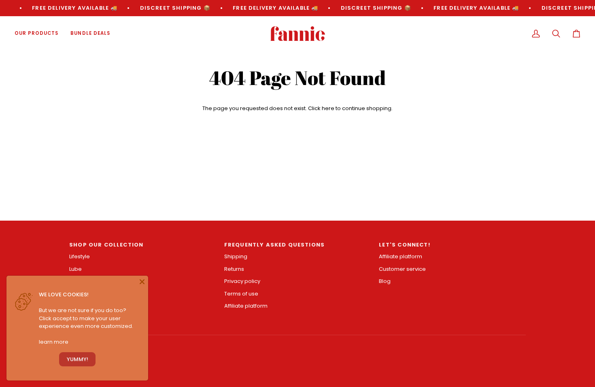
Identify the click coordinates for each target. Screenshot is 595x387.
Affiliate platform (246, 306)
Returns (234, 269)
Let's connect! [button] (404, 245)
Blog (385, 281)
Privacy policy (242, 281)
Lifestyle (79, 256)
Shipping (235, 256)
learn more (53, 342)
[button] (39, 33)
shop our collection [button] (106, 245)
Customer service (402, 269)
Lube (75, 269)
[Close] (142, 282)
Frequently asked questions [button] (274, 245)
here (328, 108)
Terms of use (241, 294)
